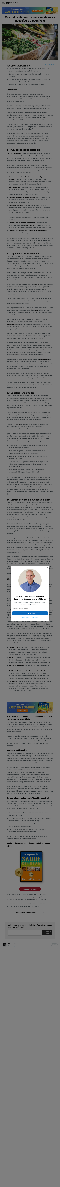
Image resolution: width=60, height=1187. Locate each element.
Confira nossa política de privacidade (30, 617)
